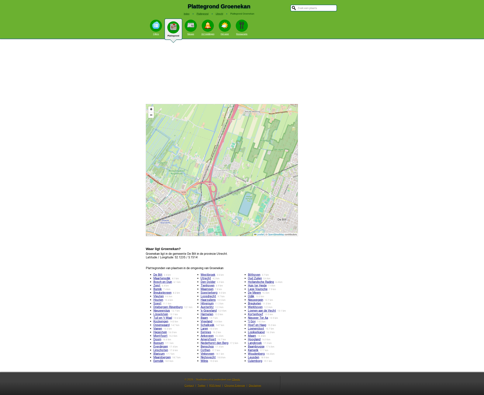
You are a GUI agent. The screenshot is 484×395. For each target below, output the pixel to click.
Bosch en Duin (162, 282)
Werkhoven (255, 307)
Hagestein (160, 332)
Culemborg (255, 361)
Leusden (253, 357)
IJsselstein (160, 314)
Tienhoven (207, 285)
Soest (157, 303)
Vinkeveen (207, 354)
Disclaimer (255, 385)
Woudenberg (256, 354)
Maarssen (207, 289)
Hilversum (207, 303)
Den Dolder (208, 282)
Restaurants (241, 34)
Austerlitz (207, 307)
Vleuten (158, 296)
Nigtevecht (208, 357)
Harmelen (207, 314)
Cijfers (156, 34)
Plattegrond (173, 36)
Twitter (202, 385)
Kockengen (160, 321)
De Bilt (157, 274)
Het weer (225, 34)
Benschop (207, 346)
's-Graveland (209, 310)
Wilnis (204, 361)
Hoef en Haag (257, 325)
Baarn (204, 318)
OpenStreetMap (276, 234)
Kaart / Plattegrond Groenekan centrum (221, 170)
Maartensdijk (161, 278)
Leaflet (260, 234)
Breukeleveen (162, 292)
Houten (158, 300)
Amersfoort (208, 339)
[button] (151, 109)
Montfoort (160, 336)
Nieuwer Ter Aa (258, 318)
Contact (189, 385)
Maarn (252, 336)
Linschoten (160, 350)
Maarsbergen (162, 357)
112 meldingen (207, 34)
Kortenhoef (255, 314)
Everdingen (160, 346)
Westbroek (208, 274)
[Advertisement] (242, 71)
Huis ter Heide (257, 285)
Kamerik (253, 350)
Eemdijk (158, 361)
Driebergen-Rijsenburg (168, 307)
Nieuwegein (255, 300)
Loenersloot (256, 328)
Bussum (158, 343)
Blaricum (159, 354)
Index (186, 13)
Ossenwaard (161, 325)
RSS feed (215, 385)
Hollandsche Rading (261, 282)
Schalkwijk (207, 325)
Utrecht (206, 278)
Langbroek (255, 343)
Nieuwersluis (161, 310)
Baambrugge (256, 346)
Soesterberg (209, 292)
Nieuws (190, 34)
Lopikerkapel (256, 332)
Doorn (157, 339)
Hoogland (254, 339)
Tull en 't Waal (162, 318)
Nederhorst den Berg (214, 343)
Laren (204, 328)
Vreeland (206, 321)
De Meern (254, 292)
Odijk (251, 296)
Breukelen (254, 303)
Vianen (157, 328)
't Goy (252, 321)
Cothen (205, 350)
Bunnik (157, 289)
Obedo (236, 379)
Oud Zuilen (255, 278)
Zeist (156, 285)
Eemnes (206, 332)
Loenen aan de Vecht (262, 310)
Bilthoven (254, 274)
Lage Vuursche (258, 289)
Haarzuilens (208, 300)
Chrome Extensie (234, 385)
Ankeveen (207, 336)
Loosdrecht (208, 296)
